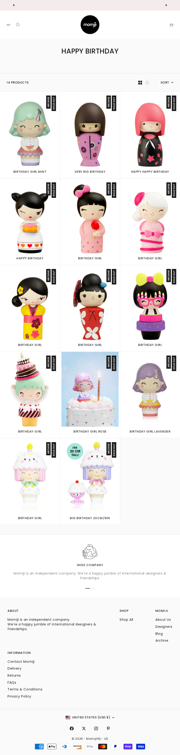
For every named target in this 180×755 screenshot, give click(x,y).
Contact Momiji (21, 661)
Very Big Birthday (90, 172)
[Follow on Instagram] (96, 728)
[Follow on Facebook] (71, 728)
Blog (159, 633)
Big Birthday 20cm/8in (90, 518)
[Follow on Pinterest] (108, 728)
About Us (163, 619)
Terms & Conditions (25, 689)
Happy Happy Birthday (150, 172)
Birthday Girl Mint (29, 172)
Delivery (14, 668)
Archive (162, 640)
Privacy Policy (19, 696)
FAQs (12, 682)
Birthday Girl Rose (89, 432)
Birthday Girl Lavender (150, 432)
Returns (14, 675)
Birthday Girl (90, 259)
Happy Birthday (29, 259)
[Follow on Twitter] (84, 728)
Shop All (126, 619)
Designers (163, 626)
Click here (104, 5)
